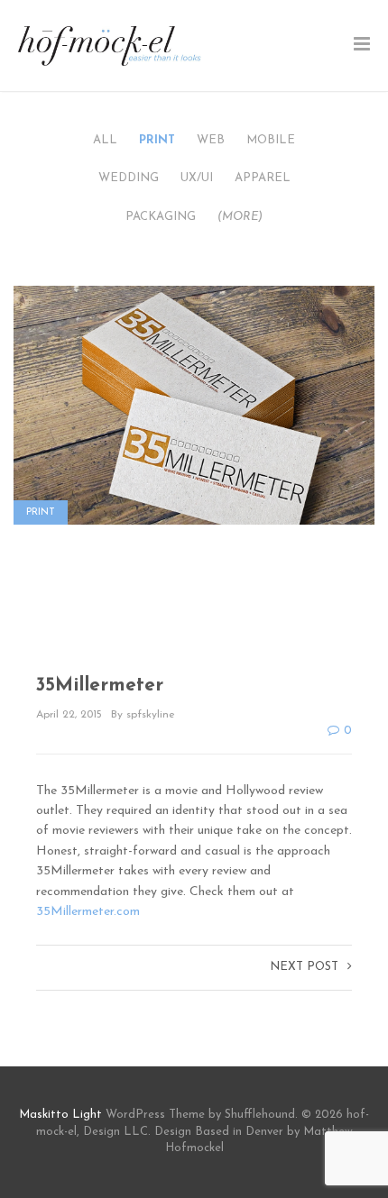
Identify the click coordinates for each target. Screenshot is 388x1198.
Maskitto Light (60, 1114)
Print (157, 140)
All (105, 140)
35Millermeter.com (88, 912)
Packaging (160, 217)
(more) (240, 217)
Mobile (270, 140)
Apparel (263, 178)
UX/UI (196, 178)
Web (211, 140)
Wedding (128, 178)
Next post (304, 967)
